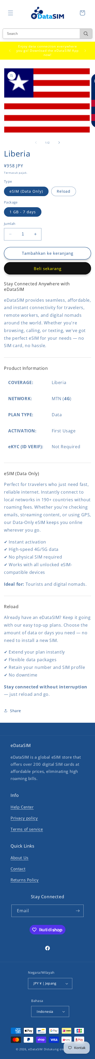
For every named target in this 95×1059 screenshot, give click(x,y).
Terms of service (27, 829)
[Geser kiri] (36, 142)
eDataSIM (35, 1049)
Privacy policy (24, 818)
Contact (18, 868)
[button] (10, 13)
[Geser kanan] (59, 142)
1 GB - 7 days (23, 211)
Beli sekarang (47, 268)
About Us (19, 857)
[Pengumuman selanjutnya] (85, 50)
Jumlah (9, 223)
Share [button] (15, 710)
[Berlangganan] (77, 911)
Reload (63, 191)
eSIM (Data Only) (26, 191)
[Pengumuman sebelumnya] (10, 50)
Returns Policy (25, 879)
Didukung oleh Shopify (61, 1049)
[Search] (86, 34)
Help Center (22, 807)
